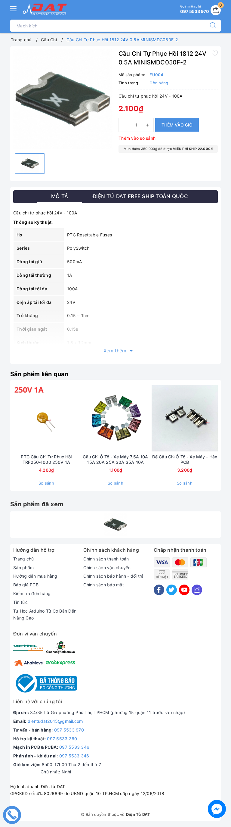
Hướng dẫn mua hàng (35, 576)
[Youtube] (184, 590)
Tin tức (20, 602)
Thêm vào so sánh (137, 138)
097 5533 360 (62, 738)
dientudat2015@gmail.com (55, 721)
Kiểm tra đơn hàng (32, 593)
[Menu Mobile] (13, 8)
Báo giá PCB (25, 584)
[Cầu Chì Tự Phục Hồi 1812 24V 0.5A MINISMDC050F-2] (115, 524)
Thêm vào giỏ (177, 124)
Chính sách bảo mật (103, 584)
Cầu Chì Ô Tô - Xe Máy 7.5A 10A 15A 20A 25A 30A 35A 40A (115, 459)
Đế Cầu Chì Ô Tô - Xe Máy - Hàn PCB (184, 459)
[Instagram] (197, 590)
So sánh (46, 483)
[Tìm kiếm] (210, 26)
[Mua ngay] (18, 418)
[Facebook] (159, 590)
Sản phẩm (23, 567)
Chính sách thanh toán (106, 558)
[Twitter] (171, 590)
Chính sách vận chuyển (107, 567)
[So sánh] (75, 418)
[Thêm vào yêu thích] (215, 53)
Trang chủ (23, 558)
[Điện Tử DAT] (45, 9)
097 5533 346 (74, 747)
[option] (62, 99)
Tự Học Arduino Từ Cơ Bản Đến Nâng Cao (44, 614)
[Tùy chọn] (87, 418)
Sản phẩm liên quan (39, 374)
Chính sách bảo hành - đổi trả (113, 576)
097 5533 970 (69, 729)
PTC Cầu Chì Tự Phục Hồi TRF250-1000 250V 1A (46, 459)
